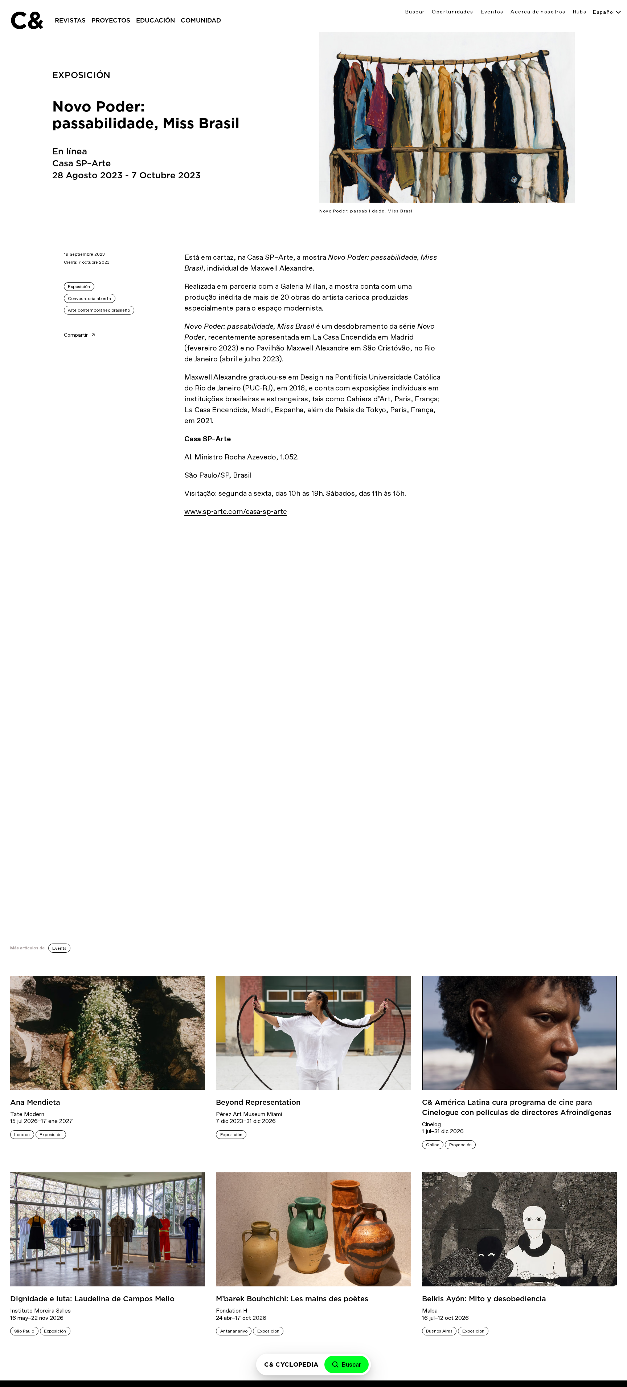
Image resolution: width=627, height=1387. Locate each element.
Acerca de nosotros (538, 12)
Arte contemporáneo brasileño (99, 310)
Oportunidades (452, 12)
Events (59, 948)
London (22, 1134)
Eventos (492, 12)
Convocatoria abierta (89, 298)
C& (26, 20)
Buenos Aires (439, 1331)
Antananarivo (233, 1331)
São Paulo (24, 1331)
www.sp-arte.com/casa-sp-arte (235, 511)
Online (432, 1144)
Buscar (415, 12)
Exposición (79, 286)
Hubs (580, 12)
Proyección (460, 1144)
